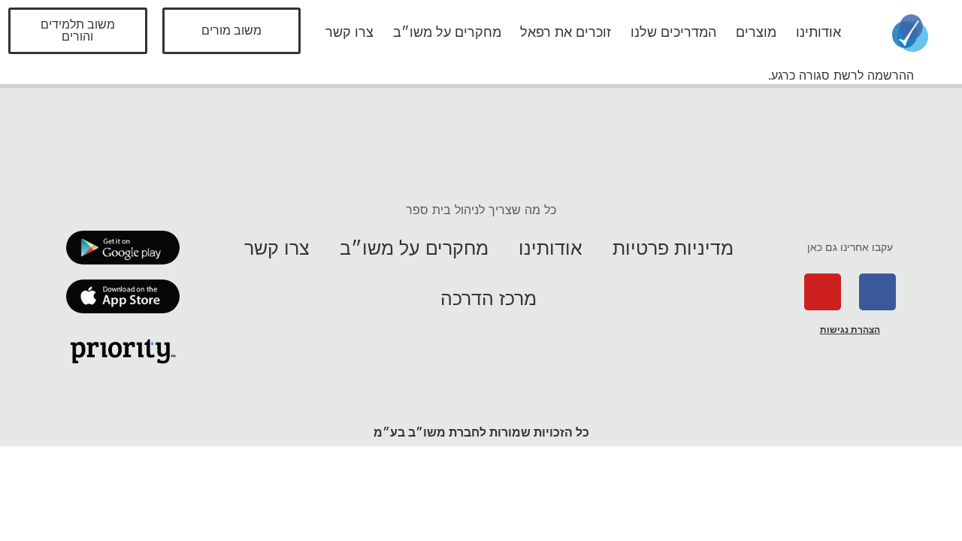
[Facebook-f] (877, 292)
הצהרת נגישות (850, 330)
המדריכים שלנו (673, 32)
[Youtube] (822, 292)
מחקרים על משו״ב (447, 32)
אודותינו (818, 32)
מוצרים (756, 32)
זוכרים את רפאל (565, 32)
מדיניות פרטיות (673, 247)
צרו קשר (349, 32)
